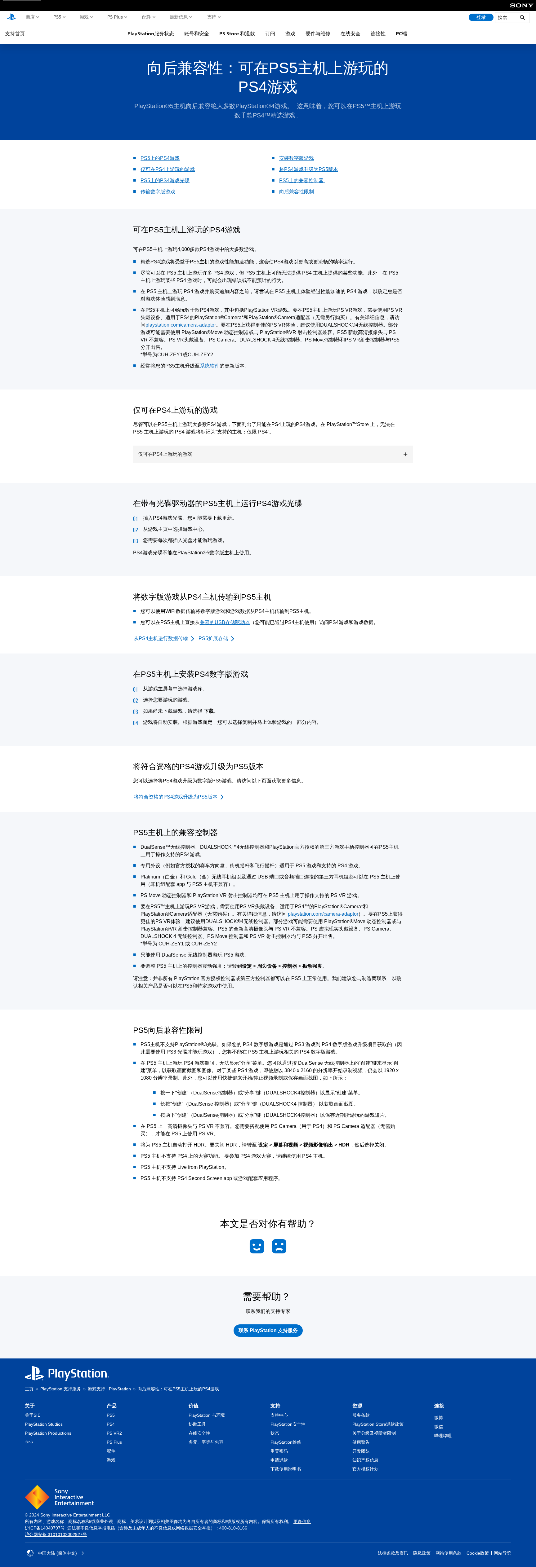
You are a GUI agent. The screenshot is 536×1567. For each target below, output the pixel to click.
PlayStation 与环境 (207, 1415)
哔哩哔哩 (443, 1435)
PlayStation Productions (48, 1433)
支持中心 (279, 1415)
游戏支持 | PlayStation (109, 1388)
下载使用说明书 (285, 1469)
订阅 (270, 33)
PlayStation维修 (285, 1442)
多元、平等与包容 (206, 1442)
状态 (274, 1433)
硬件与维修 (318, 33)
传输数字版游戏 (158, 191)
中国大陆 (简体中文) (57, 1553)
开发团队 (361, 1451)
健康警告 (361, 1442)
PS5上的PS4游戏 (160, 158)
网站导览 (502, 1553)
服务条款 (361, 1415)
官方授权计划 (365, 1469)
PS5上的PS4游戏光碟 (165, 180)
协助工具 (197, 1424)
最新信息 (179, 17)
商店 (30, 17)
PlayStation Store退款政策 (378, 1424)
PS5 (57, 17)
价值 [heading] (194, 1405)
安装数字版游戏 (296, 158)
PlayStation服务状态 (150, 33)
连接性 (378, 33)
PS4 (111, 1424)
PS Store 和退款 (237, 33)
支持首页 (15, 33)
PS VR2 (114, 1433)
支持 (211, 17)
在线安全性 (199, 1433)
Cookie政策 (478, 1553)
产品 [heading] (112, 1405)
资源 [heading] (357, 1405)
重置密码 (279, 1451)
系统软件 (210, 365)
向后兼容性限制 (296, 191)
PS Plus (115, 17)
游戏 (84, 17)
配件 (146, 17)
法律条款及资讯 (393, 1553)
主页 (29, 1388)
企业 (29, 1442)
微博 (438, 1417)
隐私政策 (422, 1553)
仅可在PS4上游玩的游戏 (168, 169)
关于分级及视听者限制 (374, 1433)
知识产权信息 (365, 1460)
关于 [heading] (30, 1405)
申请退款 (279, 1460)
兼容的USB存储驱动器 (225, 622)
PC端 (401, 33)
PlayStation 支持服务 (60, 1388)
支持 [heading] (275, 1405)
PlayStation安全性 (288, 1424)
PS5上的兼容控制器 (302, 180)
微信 (438, 1426)
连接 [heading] (439, 1405)
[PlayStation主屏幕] (11, 17)
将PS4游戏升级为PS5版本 (308, 169)
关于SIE (32, 1415)
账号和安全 (196, 33)
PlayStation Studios (44, 1424)
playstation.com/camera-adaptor (180, 325)
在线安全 (350, 33)
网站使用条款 (449, 1553)
